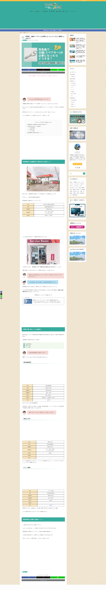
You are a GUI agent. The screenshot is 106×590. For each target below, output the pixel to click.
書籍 (81, 191)
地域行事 (72, 91)
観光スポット (73, 106)
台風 (70, 189)
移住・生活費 (73, 93)
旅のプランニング (76, 191)
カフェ (79, 182)
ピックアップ (72, 187)
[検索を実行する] (84, 173)
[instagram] (82, 0)
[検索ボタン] (75, 11)
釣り (72, 95)
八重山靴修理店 (32, 127)
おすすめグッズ (73, 85)
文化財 (71, 191)
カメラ (72, 87)
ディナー (71, 185)
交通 (80, 187)
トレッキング (76, 185)
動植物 (83, 187)
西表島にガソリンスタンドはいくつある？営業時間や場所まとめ (46, 300)
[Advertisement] (53, 21)
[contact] (85, 0)
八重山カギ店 (32, 129)
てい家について (73, 72)
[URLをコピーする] (1, 298)
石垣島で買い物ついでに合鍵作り (34, 126)
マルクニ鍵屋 (32, 130)
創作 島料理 (73, 78)
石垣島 (78, 193)
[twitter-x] (81, 0)
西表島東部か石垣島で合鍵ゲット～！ (35, 132)
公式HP (48, 400)
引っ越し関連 (82, 189)
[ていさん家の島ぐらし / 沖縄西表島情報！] (53, 6)
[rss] (84, 0)
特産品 (71, 193)
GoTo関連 (75, 182)
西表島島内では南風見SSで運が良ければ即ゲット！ (38, 124)
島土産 (78, 189)
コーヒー (72, 89)
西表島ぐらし (25, 40)
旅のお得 (72, 102)
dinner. (71, 182)
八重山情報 (73, 74)
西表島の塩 (82, 193)
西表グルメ (73, 104)
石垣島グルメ (73, 76)
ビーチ (81, 185)
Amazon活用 (73, 83)
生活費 (74, 193)
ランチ (77, 187)
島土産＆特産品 (73, 100)
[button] (29, 70)
